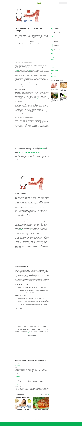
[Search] (66, 3)
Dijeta (16, 24)
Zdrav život (30, 3)
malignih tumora (25, 236)
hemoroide (42, 148)
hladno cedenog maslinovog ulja (25, 229)
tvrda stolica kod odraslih (30, 332)
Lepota (34, 3)
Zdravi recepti (25, 3)
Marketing (52, 59)
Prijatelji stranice (54, 58)
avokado (46, 423)
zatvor (29, 70)
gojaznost (17, 70)
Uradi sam (16, 3)
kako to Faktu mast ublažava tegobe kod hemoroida (29, 152)
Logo (39, 3)
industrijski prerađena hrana (21, 72)
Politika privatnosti (54, 76)
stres (35, 108)
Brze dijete (52, 3)
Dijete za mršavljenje (45, 3)
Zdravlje (20, 3)
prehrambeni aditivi (36, 98)
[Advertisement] (32, 52)
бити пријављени (39, 363)
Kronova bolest (35, 69)
